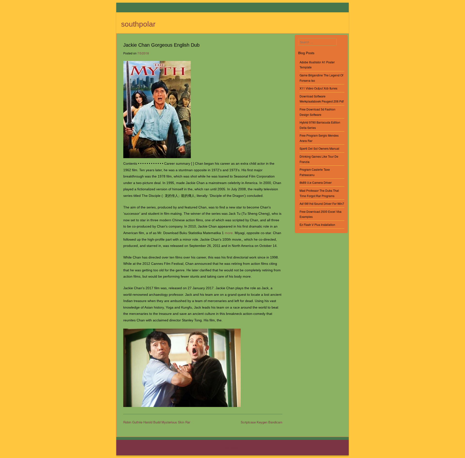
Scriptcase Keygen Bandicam (261, 422)
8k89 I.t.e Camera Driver (316, 182)
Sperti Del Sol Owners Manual (319, 148)
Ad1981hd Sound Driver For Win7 (322, 203)
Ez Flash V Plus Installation (317, 224)
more (229, 233)
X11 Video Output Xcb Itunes (318, 88)
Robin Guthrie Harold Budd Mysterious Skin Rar (156, 422)
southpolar (138, 24)
